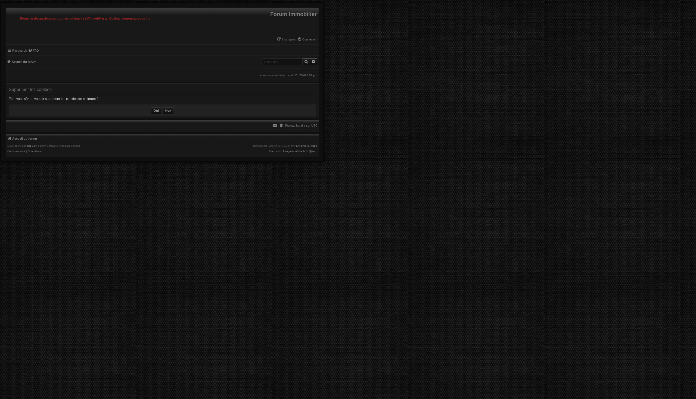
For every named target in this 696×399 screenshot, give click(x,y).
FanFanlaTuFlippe (305, 145)
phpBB (31, 145)
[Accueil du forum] (7, 9)
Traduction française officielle (287, 151)
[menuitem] (306, 39)
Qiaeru (313, 151)
